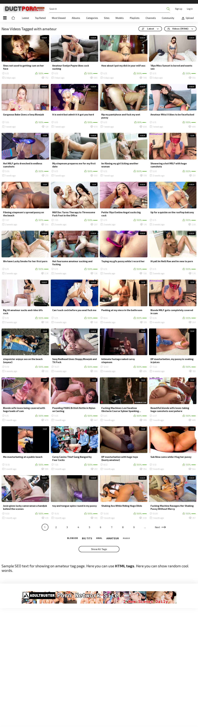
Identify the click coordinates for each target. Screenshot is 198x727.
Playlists (134, 18)
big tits (87, 538)
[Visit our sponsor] (99, 597)
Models (120, 18)
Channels (151, 18)
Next (157, 527)
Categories (92, 18)
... (145, 527)
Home (13, 18)
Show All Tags (99, 549)
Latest (25, 18)
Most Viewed (59, 18)
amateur (112, 538)
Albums (76, 18)
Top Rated (40, 18)
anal (99, 538)
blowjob (72, 538)
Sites (106, 18)
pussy (126, 538)
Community (168, 18)
